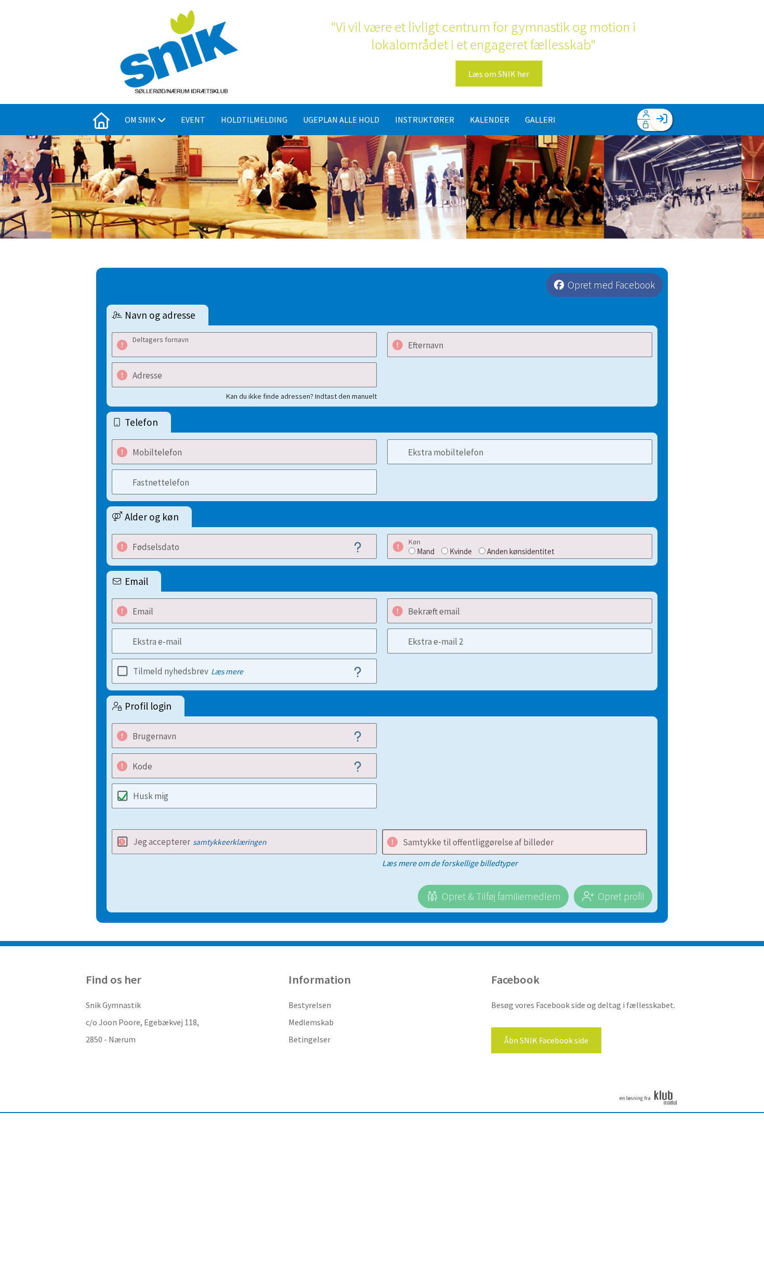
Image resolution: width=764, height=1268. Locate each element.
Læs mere (227, 671)
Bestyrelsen (309, 1005)
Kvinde (461, 551)
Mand (425, 551)
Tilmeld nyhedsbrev (188, 671)
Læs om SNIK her (498, 74)
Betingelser (309, 1039)
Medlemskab (311, 1022)
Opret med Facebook (611, 285)
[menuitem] (101, 119)
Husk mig (150, 796)
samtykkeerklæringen (229, 842)
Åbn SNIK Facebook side (546, 1040)
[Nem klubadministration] (648, 1103)
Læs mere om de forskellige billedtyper (450, 863)
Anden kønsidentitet (521, 551)
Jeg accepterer (199, 841)
